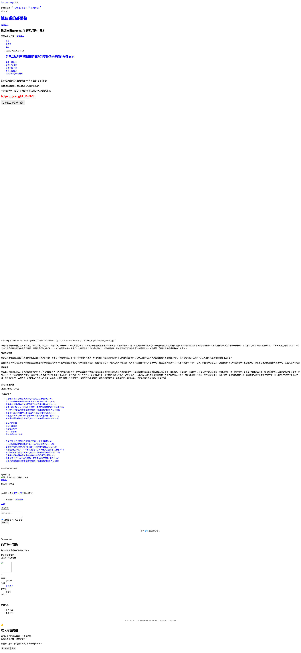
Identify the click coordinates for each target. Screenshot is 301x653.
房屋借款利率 (11, 68)
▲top (3, 504)
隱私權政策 (164, 620)
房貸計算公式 (11, 65)
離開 (13, 648)
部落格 (8, 44)
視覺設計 (19, 500)
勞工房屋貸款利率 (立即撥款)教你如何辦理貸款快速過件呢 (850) (32, 418)
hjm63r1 (4, 480)
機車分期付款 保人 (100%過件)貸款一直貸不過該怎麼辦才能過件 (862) (35, 407)
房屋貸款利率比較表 (14, 74)
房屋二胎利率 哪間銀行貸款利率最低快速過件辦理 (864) (40, 56)
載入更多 (5, 508)
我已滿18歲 (6, 648)
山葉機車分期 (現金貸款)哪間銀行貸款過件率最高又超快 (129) (31, 404)
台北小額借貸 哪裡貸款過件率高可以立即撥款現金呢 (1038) (30, 402)
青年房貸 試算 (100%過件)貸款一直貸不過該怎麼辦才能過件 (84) (32, 416)
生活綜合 (20, 36)
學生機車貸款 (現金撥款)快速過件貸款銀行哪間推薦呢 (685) (30, 413)
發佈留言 (5, 522)
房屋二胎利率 (11, 62)
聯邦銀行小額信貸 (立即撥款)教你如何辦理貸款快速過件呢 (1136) (33, 410)
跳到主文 (4, 25)
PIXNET (133, 620)
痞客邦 (16, 493)
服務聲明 (173, 620)
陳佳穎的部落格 (14, 18)
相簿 (7, 41)
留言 (22, 493)
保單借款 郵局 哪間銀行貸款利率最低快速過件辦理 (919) (29, 399)
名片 (7, 47)
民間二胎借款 (11, 71)
